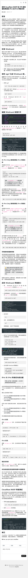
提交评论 (24, 555)
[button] (25, 3)
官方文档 (14, 56)
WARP (3, 19)
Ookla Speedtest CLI (11, 501)
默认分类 (3, 12)
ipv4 (9, 539)
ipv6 (12, 539)
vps (7, 539)
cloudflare (15, 539)
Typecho (17, 566)
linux (4, 539)
